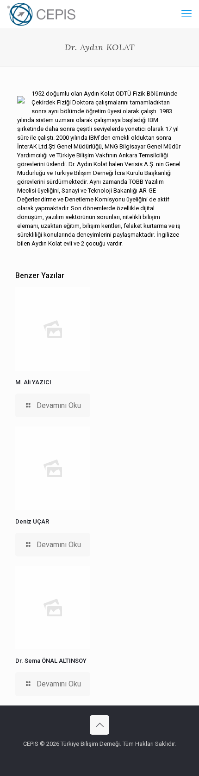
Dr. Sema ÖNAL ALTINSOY (51, 660)
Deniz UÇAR (32, 521)
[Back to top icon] (99, 725)
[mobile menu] (186, 14)
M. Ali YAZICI (33, 382)
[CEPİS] (41, 14)
